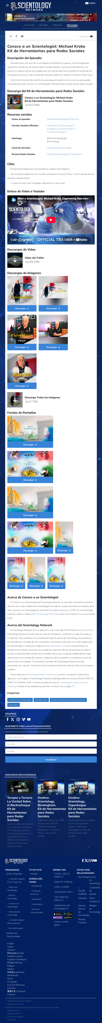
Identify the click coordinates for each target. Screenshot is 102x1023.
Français (11, 994)
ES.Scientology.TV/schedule (47, 614)
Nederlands (12, 975)
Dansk (10, 946)
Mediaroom (36, 899)
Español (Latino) (14, 956)
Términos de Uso (13, 1010)
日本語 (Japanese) (15, 972)
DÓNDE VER (59, 869)
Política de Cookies (14, 1014)
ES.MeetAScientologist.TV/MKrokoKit (64, 154)
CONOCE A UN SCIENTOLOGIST (24, 17)
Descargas (72, 25)
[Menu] (7, 5)
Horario (33, 873)
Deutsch (11, 949)
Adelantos (57, 25)
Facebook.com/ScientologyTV (61, 125)
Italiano (10, 969)
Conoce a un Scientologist (20, 700)
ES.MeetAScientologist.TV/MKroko (63, 119)
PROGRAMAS (12, 869)
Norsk (10, 978)
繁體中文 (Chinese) (16, 991)
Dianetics (82, 898)
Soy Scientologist (16, 928)
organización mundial (60, 645)
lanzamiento (85, 630)
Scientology (83, 877)
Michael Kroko (41, 700)
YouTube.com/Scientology (59, 147)
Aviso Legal (11, 1020)
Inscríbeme (51, 759)
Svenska (11, 988)
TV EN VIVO (35, 869)
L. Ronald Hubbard (82, 890)
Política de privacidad (15, 1017)
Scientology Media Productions (41, 674)
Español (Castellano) (17, 959)
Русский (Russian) (16, 984)
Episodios (43, 25)
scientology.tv (66, 682)
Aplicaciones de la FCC (15, 1004)
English (10, 943)
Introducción (37, 886)
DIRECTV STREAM (63, 882)
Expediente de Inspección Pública (19, 1001)
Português (12, 981)
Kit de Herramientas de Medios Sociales (68, 700)
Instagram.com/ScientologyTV (61, 128)
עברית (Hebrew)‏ (15, 962)
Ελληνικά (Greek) (15, 953)
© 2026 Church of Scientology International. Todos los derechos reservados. (32, 1007)
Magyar (10, 965)
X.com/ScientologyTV (57, 132)
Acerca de (29, 25)
